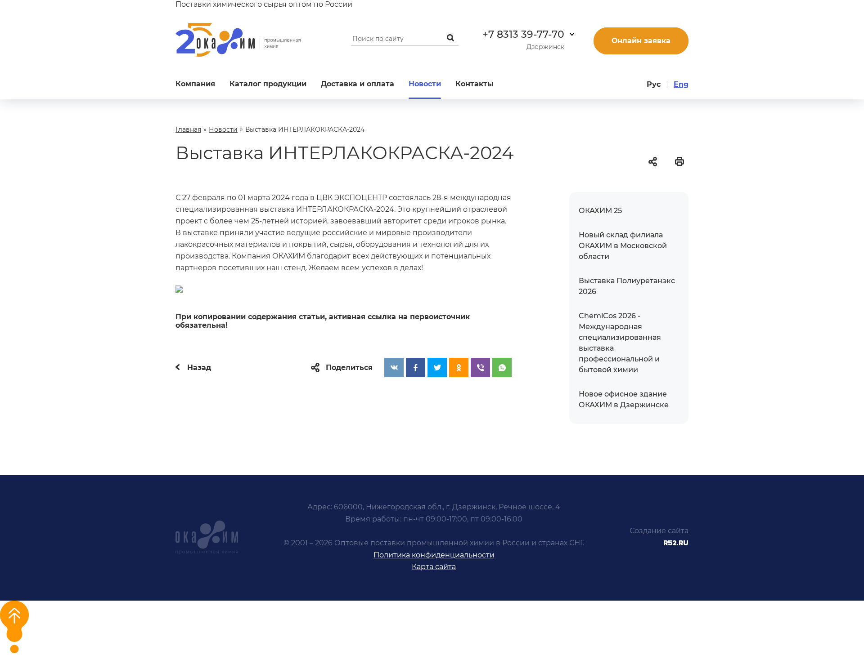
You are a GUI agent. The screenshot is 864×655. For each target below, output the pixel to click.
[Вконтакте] (394, 367)
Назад (198, 367)
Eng (681, 84)
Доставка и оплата (357, 84)
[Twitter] (437, 367)
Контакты (474, 84)
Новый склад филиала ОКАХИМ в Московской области (623, 246)
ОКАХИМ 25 (600, 210)
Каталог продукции (268, 84)
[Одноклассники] (458, 367)
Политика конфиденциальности (434, 555)
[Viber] (480, 367)
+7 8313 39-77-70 (523, 34)
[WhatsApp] (502, 367)
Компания (195, 84)
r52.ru (675, 543)
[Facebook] (415, 367)
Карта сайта (434, 566)
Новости (425, 84)
